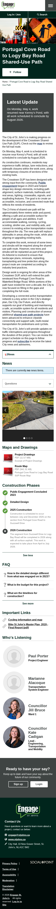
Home (5, 82)
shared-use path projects (28, 314)
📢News (9, 354)
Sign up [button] (18, 784)
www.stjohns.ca (17, 839)
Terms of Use (9, 869)
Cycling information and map (25, 619)
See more (28, 603)
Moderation (8, 880)
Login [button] (39, 784)
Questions (11, 383)
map (39, 143)
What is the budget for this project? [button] (28, 584)
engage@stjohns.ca (19, 835)
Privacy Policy (9, 863)
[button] (50, 5)
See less (28, 555)
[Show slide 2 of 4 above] (50, 410)
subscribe (23, 341)
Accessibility (9, 875)
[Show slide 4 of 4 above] (5, 410)
